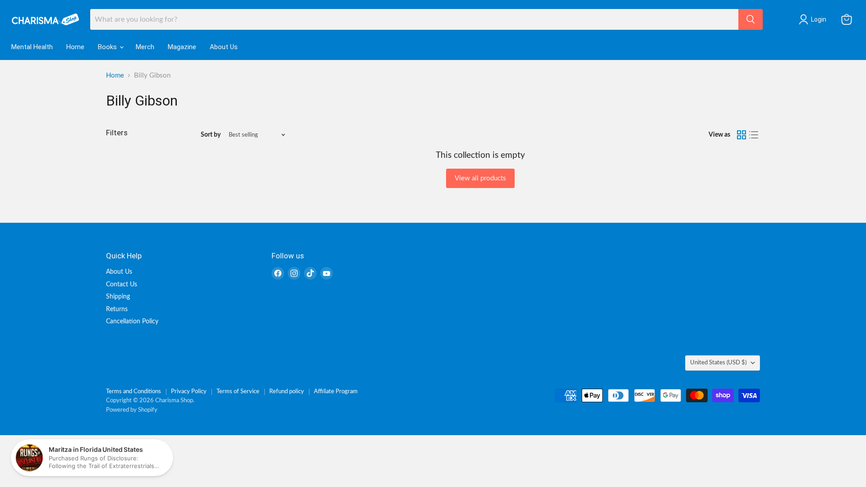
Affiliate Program (336, 392)
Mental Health (32, 47)
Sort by (211, 135)
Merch (145, 47)
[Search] (750, 19)
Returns (117, 309)
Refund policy (286, 392)
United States (718, 362)
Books (108, 47)
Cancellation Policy (132, 321)
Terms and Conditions (133, 392)
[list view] (754, 135)
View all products (480, 178)
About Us (224, 47)
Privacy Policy (189, 392)
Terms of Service (237, 392)
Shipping (118, 297)
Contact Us (121, 284)
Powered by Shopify (131, 410)
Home (75, 47)
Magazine (182, 47)
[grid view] (741, 135)
